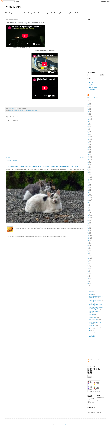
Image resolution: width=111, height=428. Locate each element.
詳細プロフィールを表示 (93, 97)
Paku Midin (13, 7)
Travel (35, 110)
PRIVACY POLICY (93, 87)
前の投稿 (82, 158)
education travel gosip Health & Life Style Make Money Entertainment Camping (96, 308)
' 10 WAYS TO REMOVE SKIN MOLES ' (16, 235)
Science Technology (93, 327)
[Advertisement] (96, 45)
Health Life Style (92, 317)
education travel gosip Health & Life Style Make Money (96, 305)
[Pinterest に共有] (25, 108)
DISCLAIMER (92, 89)
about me (91, 291)
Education (11, 110)
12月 (89, 116)
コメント (91, 361)
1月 (88, 114)
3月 (88, 111)
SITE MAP (91, 86)
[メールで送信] (19, 108)
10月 (89, 119)
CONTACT (91, 84)
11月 (89, 118)
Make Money (28, 110)
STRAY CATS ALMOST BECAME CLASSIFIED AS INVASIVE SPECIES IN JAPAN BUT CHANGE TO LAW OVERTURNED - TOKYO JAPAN (42, 166)
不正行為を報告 (91, 336)
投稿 (90, 359)
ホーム (44, 158)
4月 (88, 109)
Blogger (65, 424)
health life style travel (93, 319)
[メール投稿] (17, 108)
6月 (88, 106)
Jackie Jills (91, 95)
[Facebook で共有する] (24, 108)
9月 (88, 121)
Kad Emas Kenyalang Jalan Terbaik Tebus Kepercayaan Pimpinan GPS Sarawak (31, 227)
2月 (88, 113)
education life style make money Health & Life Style (96, 297)
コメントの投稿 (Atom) (13, 160)
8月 (88, 103)
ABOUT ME (91, 82)
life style (23, 110)
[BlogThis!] (21, 108)
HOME (90, 81)
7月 (88, 104)
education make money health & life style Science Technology (96, 300)
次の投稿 (8, 158)
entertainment (16, 110)
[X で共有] (22, 108)
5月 (88, 108)
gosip (21, 110)
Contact (90, 292)
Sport (32, 110)
